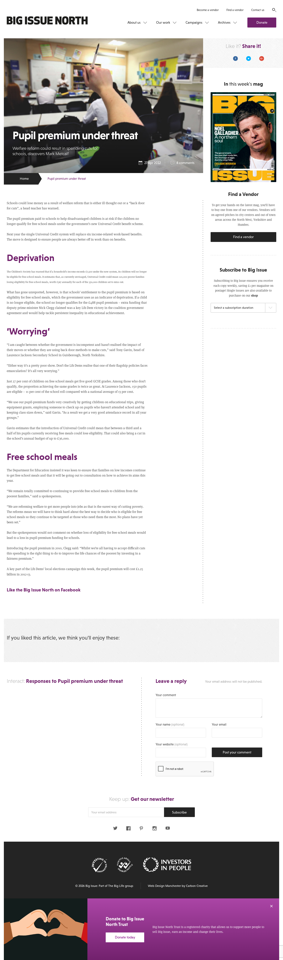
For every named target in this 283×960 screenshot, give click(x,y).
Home (24, 179)
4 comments (185, 163)
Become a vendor (208, 10)
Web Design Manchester (164, 885)
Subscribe (179, 812)
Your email (219, 724)
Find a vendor (235, 10)
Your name (170, 724)
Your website (172, 744)
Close (271, 906)
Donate (261, 22)
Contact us (257, 10)
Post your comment (237, 752)
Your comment (166, 695)
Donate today (125, 937)
